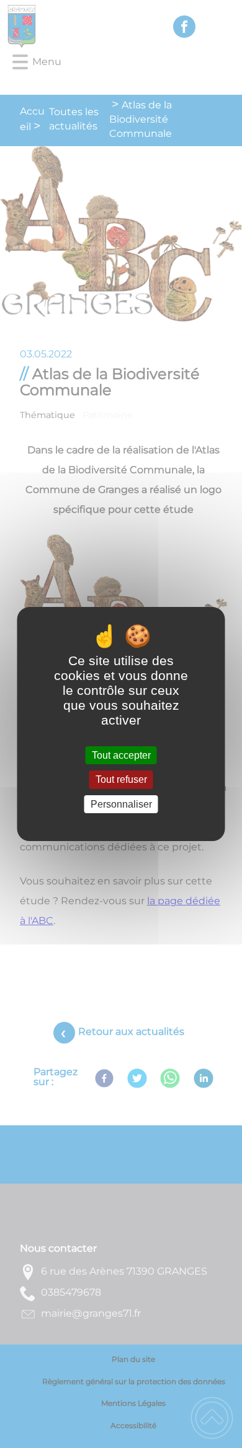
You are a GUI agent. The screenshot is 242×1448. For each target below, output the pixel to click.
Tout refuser (121, 780)
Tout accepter (121, 755)
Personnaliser (121, 804)
